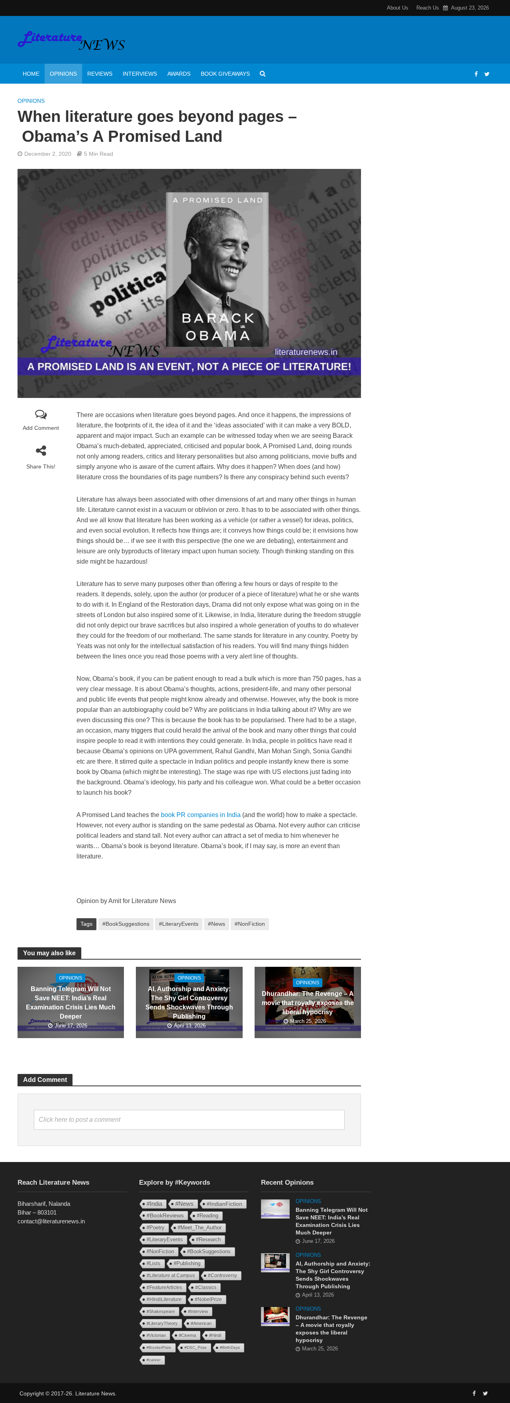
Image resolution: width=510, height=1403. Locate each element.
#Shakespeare (161, 1311)
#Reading (207, 1216)
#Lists (154, 1263)
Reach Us (427, 8)
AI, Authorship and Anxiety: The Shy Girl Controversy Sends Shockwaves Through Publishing (189, 1003)
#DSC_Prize (195, 1347)
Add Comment (41, 428)
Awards (178, 74)
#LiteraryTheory (162, 1323)
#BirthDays (230, 1347)
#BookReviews (165, 1215)
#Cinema (187, 1335)
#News (216, 924)
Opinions (63, 74)
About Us (397, 8)
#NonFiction (250, 924)
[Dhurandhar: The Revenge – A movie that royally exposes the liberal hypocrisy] (275, 1316)
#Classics (205, 1287)
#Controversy (222, 1275)
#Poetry (156, 1228)
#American (201, 1323)
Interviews (140, 74)
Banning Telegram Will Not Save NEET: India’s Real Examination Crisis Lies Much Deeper (71, 1003)
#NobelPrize (208, 1299)
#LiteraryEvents (178, 924)
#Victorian (156, 1335)
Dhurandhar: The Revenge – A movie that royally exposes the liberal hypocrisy (308, 1002)
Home (31, 74)
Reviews (99, 74)
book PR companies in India (201, 814)
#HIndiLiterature (164, 1299)
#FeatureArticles (164, 1287)
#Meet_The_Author (200, 1228)
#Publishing (187, 1263)
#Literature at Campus (171, 1275)
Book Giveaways (225, 74)
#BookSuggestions (125, 924)
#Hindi (215, 1335)
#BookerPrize (159, 1347)
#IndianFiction (224, 1204)
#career (154, 1360)
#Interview (198, 1311)
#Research (208, 1239)
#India (154, 1203)
